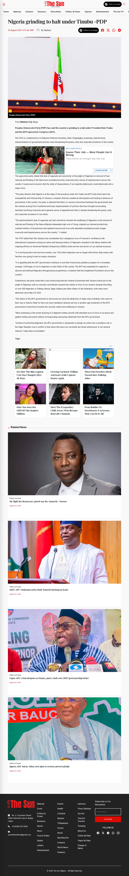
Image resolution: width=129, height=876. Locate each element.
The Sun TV (118, 12)
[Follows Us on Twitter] (108, 30)
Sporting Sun (63, 838)
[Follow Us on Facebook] (98, 833)
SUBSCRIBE (108, 819)
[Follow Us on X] (103, 833)
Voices (60, 828)
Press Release (84, 808)
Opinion (88, 12)
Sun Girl (81, 813)
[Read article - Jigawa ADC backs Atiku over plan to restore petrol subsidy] (64, 729)
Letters (40, 845)
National (17, 12)
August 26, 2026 (15, 506)
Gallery (40, 840)
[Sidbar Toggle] (4, 4)
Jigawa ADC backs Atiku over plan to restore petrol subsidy (39, 767)
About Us (82, 831)
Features (61, 852)
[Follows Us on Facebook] (102, 30)
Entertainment (102, 12)
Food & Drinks (43, 835)
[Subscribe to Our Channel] (108, 833)
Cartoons (82, 804)
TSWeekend (62, 823)
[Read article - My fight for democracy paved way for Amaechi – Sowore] (64, 463)
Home (6, 12)
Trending (81, 826)
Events (60, 804)
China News (56, 12)
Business (42, 12)
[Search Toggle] (124, 3)
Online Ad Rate (84, 835)
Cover (39, 808)
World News (62, 847)
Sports (40, 826)
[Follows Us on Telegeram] (119, 30)
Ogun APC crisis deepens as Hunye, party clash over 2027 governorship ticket (49, 678)
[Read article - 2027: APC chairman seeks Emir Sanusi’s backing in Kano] (64, 552)
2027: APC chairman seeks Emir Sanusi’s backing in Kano (38, 590)
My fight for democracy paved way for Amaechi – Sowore (38, 502)
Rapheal (47, 30)
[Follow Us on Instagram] (118, 833)
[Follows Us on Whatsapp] (113, 30)
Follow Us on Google (114, 4)
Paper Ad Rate (84, 840)
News (39, 831)
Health (60, 808)
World (59, 833)
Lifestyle (61, 813)
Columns (29, 12)
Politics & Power (73, 12)
